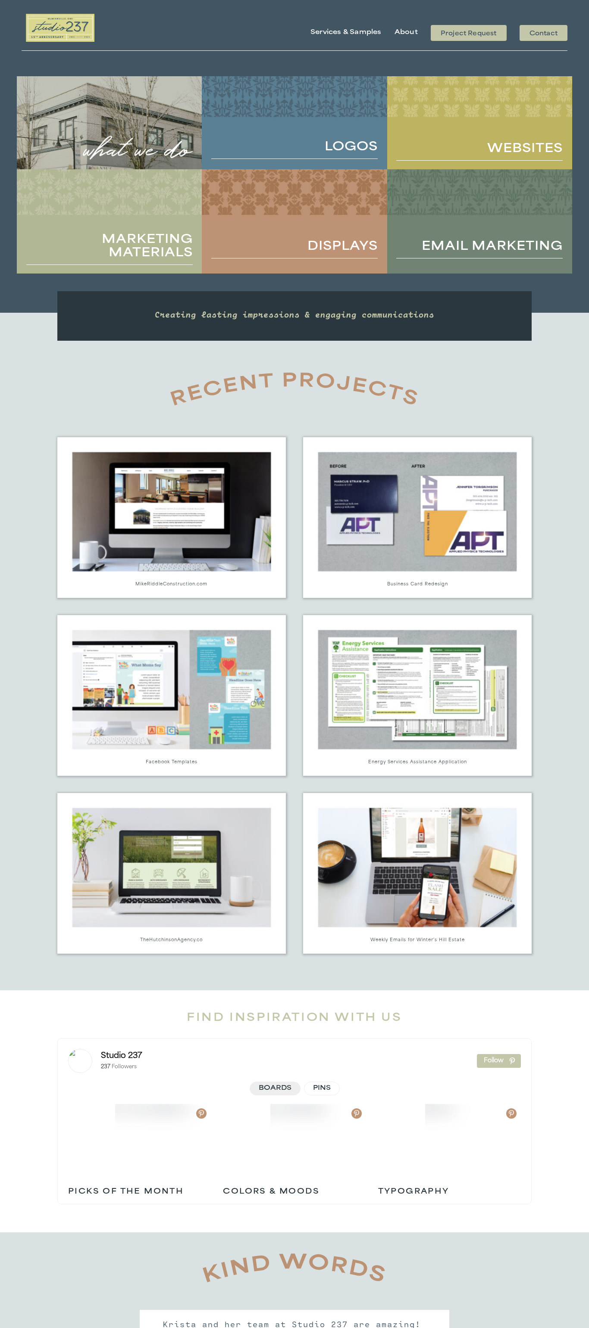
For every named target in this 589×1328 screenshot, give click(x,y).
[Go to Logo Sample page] (294, 122)
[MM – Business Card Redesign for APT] (417, 517)
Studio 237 (121, 1056)
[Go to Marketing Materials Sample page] (109, 221)
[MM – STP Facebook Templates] (171, 695)
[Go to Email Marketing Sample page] (479, 221)
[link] (80, 1061)
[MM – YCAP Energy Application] (417, 695)
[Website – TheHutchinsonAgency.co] (171, 873)
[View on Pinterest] (201, 1113)
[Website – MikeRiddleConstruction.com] (171, 517)
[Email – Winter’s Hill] (417, 873)
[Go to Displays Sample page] (294, 221)
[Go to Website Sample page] (479, 122)
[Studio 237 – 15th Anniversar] (60, 17)
